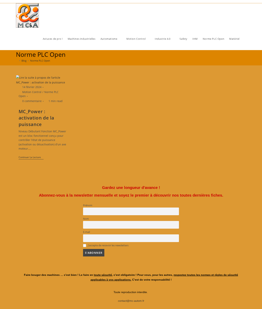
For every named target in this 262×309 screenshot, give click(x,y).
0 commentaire (32, 101)
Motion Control (31, 92)
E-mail (86, 232)
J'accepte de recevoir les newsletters (108, 245)
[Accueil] (17, 60)
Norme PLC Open (40, 60)
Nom (86, 218)
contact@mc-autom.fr (131, 300)
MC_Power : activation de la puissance (36, 117)
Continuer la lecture (31, 157)
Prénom (87, 205)
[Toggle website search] (245, 39)
